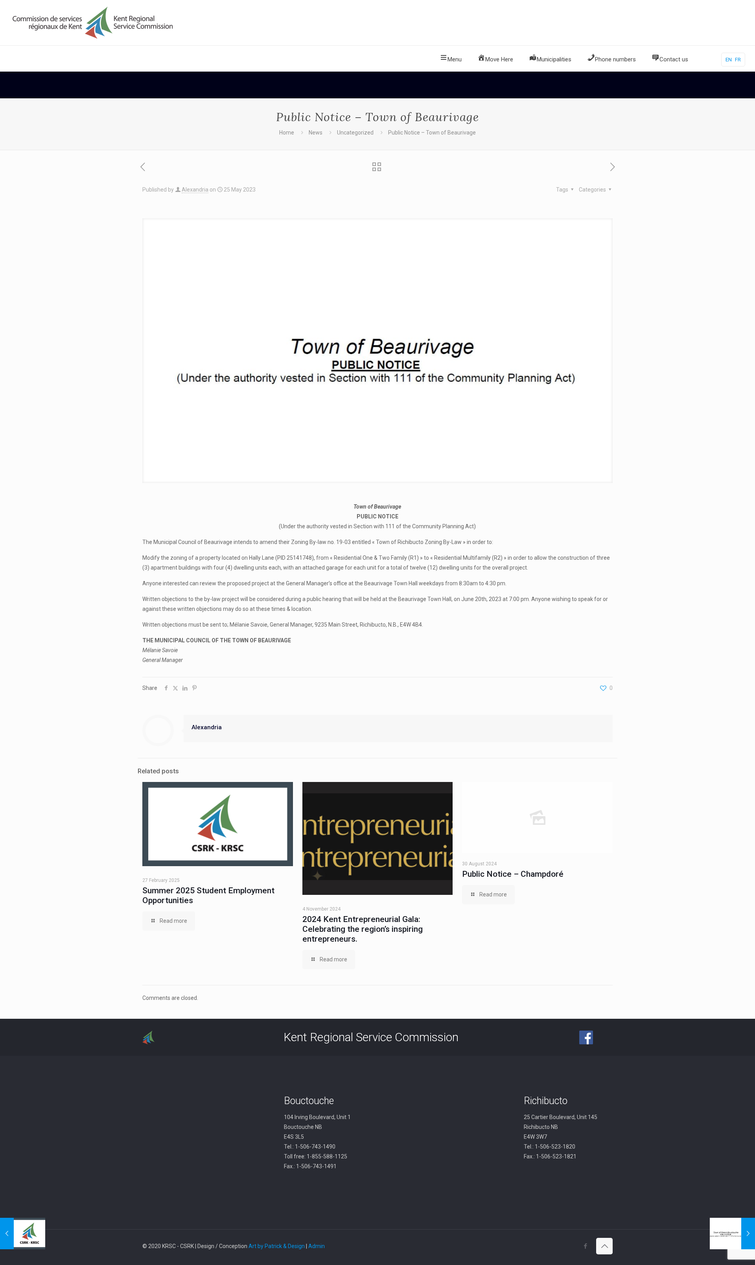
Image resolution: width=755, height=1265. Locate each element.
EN (729, 60)
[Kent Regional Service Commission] (93, 22)
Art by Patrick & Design (277, 1246)
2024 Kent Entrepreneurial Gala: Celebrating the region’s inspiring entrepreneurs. (362, 929)
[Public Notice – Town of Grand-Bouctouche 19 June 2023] (732, 1233)
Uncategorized (355, 132)
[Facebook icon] (585, 1246)
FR (738, 60)
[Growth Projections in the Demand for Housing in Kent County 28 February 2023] (22, 1233)
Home (286, 132)
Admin (316, 1246)
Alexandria (195, 189)
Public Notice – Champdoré (512, 874)
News (315, 132)
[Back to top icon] (604, 1246)
